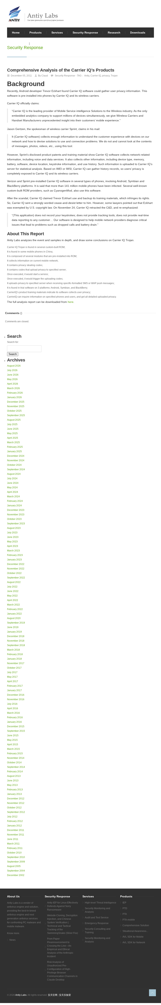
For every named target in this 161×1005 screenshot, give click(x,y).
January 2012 (14, 825)
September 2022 (16, 577)
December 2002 (15, 875)
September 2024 (16, 469)
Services (57, 32)
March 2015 (13, 749)
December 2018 (15, 636)
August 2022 (14, 582)
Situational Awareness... (135, 931)
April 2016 (12, 708)
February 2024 (15, 501)
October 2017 (14, 667)
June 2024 (12, 483)
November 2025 (15, 406)
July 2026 (12, 370)
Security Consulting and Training (97, 931)
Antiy (86, 75)
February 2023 (15, 555)
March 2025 (13, 442)
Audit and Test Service (97, 917)
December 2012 (15, 798)
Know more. (13, 933)
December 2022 (15, 564)
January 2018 (14, 658)
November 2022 (15, 568)
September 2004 (16, 870)
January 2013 (14, 794)
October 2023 (14, 519)
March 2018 (13, 649)
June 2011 (12, 839)
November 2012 (15, 803)
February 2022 (15, 609)
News (12, 940)
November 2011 (15, 834)
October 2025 (14, 410)
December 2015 (15, 726)
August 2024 (14, 474)
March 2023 (13, 550)
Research (114, 32)
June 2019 (12, 627)
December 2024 (15, 456)
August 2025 (14, 420)
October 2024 (14, 465)
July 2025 (12, 424)
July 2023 (12, 532)
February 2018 (15, 654)
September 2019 (16, 622)
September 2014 (16, 767)
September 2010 (16, 857)
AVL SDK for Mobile (133, 936)
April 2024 (12, 492)
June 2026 (12, 374)
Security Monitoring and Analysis (97, 910)
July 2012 (12, 816)
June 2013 (12, 780)
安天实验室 (65, 995)
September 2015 (16, 731)
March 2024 (13, 496)
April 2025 (12, 438)
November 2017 (15, 663)
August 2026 (14, 365)
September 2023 (16, 523)
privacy (106, 75)
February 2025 (15, 447)
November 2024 (15, 460)
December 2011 (15, 830)
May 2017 (12, 676)
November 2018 (15, 640)
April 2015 (12, 744)
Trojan (114, 75)
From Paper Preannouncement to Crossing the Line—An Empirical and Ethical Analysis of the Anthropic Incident (60, 947)
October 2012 (14, 807)
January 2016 (14, 722)
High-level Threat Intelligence (100, 902)
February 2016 (15, 717)
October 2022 (14, 573)
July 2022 (12, 586)
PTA (125, 914)
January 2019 (14, 631)
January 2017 (14, 690)
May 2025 (12, 433)
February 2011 (15, 848)
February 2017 (15, 686)
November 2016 (15, 699)
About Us (18, 43)
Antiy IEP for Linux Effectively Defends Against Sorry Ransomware (62, 906)
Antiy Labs (21, 995)
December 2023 (15, 510)
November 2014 (15, 758)
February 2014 (15, 771)
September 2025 (16, 415)
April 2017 (12, 681)
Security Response (85, 32)
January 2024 (14, 505)
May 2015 (12, 740)
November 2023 (15, 514)
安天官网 (52, 995)
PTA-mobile (129, 919)
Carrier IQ (96, 75)
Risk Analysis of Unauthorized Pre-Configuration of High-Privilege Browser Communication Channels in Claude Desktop (62, 971)
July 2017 (12, 672)
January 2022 (14, 613)
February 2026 (15, 392)
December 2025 (15, 401)
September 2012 (16, 812)
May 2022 (12, 595)
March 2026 (13, 388)
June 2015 (12, 735)
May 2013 (12, 785)
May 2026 (12, 379)
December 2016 (15, 695)
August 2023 (14, 528)
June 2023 (12, 537)
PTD (125, 908)
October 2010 (14, 852)
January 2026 (14, 397)
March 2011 (13, 843)
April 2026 (12, 383)
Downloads (137, 32)
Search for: (13, 342)
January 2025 (14, 451)
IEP (124, 902)
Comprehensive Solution (136, 925)
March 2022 (13, 604)
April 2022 (12, 600)
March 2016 (13, 713)
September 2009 (16, 861)
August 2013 (14, 776)
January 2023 (14, 559)
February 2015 (15, 753)
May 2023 (12, 541)
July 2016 (12, 704)
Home (16, 32)
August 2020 (14, 618)
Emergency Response (97, 923)
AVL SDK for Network (134, 942)
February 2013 (15, 789)
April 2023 (12, 546)
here (70, 301)
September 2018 (16, 645)
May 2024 (12, 487)
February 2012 (15, 821)
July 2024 (12, 478)
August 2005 (14, 866)
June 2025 (12, 429)
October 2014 (14, 762)
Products (35, 32)
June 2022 (12, 591)
